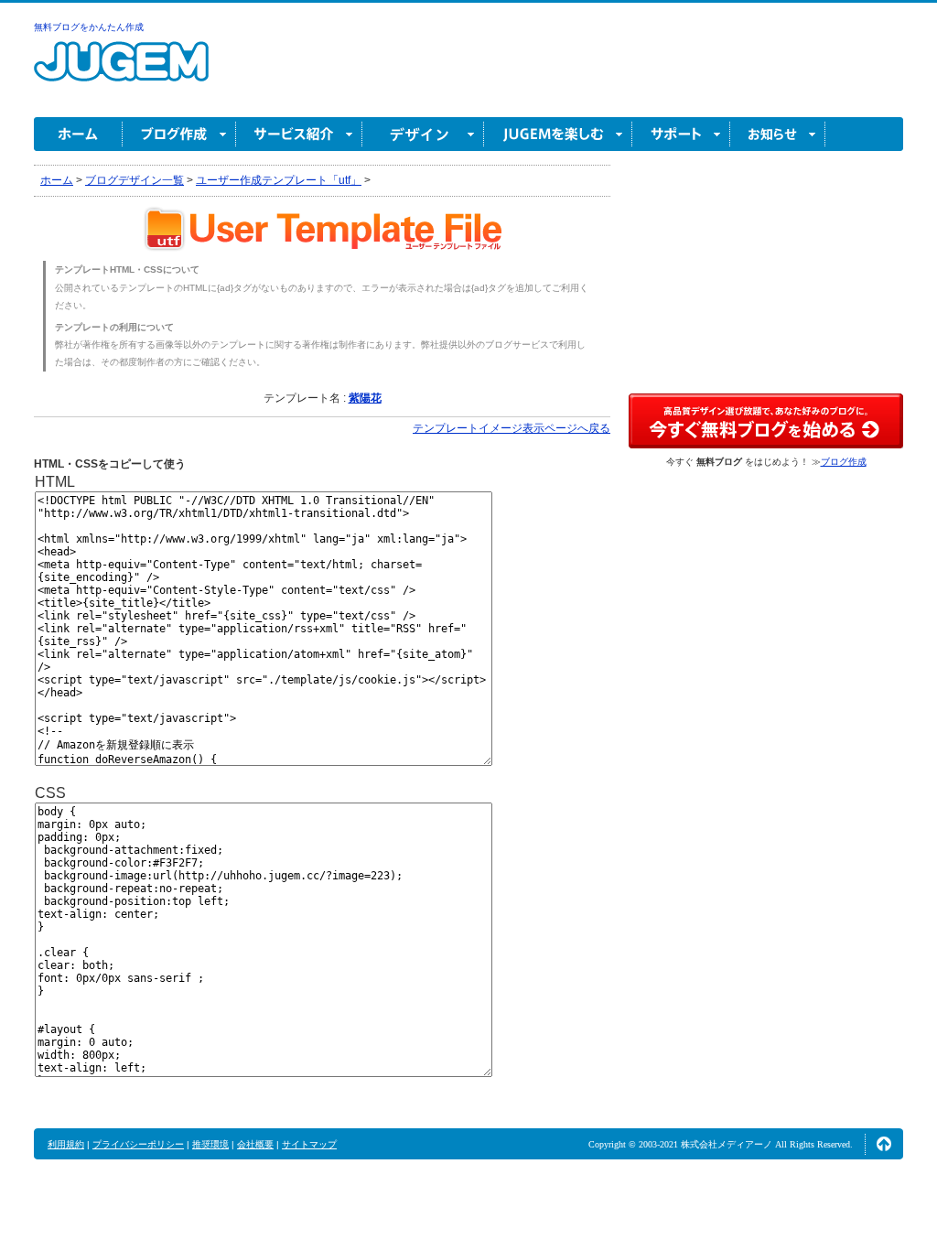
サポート (681, 134)
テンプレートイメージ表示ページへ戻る (511, 428)
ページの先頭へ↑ (884, 1143)
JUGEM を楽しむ (558, 134)
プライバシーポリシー (138, 1144)
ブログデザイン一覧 (134, 180)
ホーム (78, 134)
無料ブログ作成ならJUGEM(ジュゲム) (121, 71)
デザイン (423, 134)
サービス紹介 (299, 134)
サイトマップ (309, 1144)
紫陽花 (365, 398)
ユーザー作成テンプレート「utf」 (278, 180)
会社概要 (255, 1144)
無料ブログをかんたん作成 (89, 27)
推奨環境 (210, 1144)
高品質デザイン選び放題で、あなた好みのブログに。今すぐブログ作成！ (766, 420)
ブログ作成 (179, 134)
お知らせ (777, 134)
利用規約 (66, 1144)
